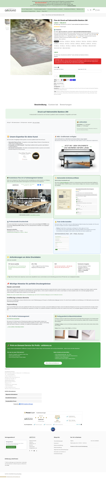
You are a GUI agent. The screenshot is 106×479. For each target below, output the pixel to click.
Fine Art (75, 88)
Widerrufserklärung (58, 447)
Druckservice (71, 88)
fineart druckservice (58, 92)
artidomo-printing (60, 84)
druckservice (67, 91)
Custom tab (53, 105)
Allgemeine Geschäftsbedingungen (61, 449)
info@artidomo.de (88, 62)
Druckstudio (72, 91)
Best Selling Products (63, 88)
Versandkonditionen (69, 1)
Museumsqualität (57, 94)
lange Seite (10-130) (82, 69)
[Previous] (12, 47)
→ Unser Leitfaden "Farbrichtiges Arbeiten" (15, 326)
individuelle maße (93, 92)
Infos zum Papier (36, 122)
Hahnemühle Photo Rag (84, 92)
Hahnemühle (56, 89)
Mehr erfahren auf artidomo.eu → (53, 363)
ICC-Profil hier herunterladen (13, 318)
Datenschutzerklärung (58, 445)
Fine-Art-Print (94, 91)
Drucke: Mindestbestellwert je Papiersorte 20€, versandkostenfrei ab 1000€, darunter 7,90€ (53, 4)
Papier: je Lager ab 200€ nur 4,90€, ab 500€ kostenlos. (59, 2)
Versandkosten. (64, 31)
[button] (57, 26)
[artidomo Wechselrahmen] (77, 335)
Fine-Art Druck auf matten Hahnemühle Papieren (88, 88)
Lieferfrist (69, 24)
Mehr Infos (78, 424)
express (77, 91)
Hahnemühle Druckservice (73, 92)
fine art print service (83, 91)
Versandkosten (64, 24)
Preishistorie (58, 29)
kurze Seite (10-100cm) (58, 69)
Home (43, 14)
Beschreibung (40, 105)
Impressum (56, 443)
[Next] (50, 47)
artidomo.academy (71, 5)
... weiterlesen (84, 37)
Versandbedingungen (58, 441)
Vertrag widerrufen (11, 447)
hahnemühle (65, 92)
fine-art (89, 91)
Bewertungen (66, 105)
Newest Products (63, 89)
